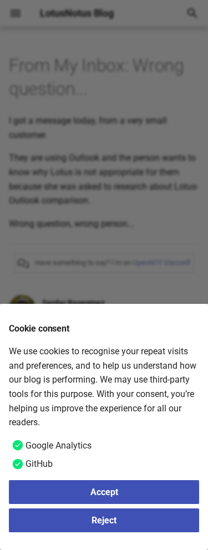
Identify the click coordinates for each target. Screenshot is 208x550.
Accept (104, 492)
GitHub (39, 464)
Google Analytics (59, 445)
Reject (104, 520)
